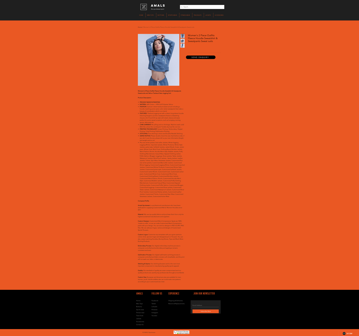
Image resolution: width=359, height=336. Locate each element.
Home (140, 27)
